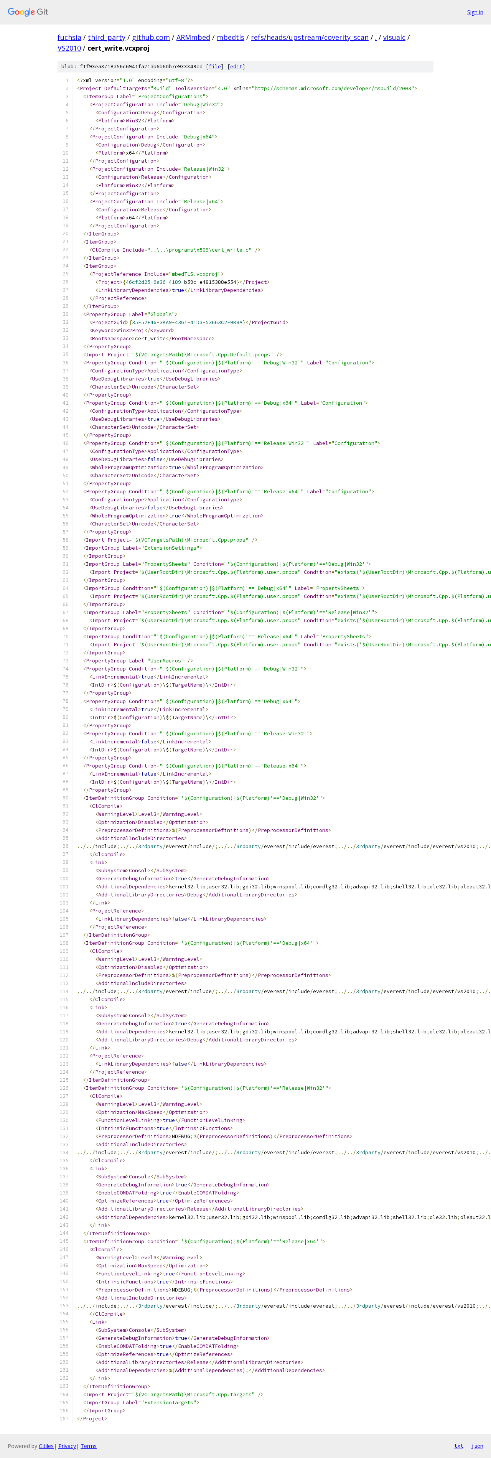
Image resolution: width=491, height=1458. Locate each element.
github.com (151, 37)
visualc (394, 37)
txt (458, 1445)
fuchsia (69, 37)
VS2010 (69, 48)
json (477, 1445)
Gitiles (46, 1446)
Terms (89, 1446)
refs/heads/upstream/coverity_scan (310, 37)
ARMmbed (193, 37)
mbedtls (230, 37)
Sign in (475, 12)
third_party (106, 37)
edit (236, 66)
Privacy (67, 1446)
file (215, 66)
